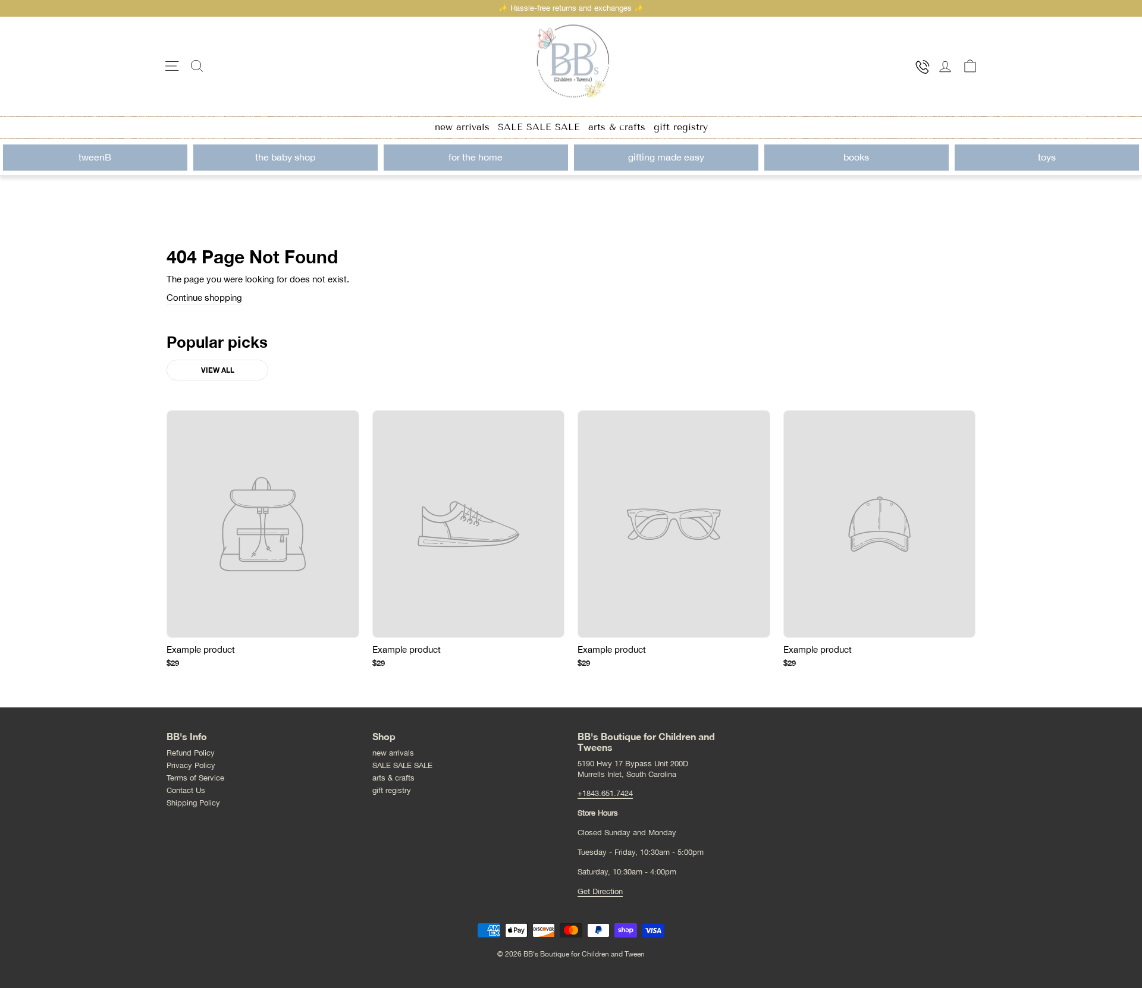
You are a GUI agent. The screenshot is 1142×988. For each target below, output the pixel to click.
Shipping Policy (193, 802)
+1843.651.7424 (605, 793)
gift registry (681, 127)
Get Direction (600, 891)
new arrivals (462, 127)
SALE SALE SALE (539, 127)
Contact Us (186, 790)
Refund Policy (191, 752)
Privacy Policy (191, 765)
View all (217, 370)
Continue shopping (204, 297)
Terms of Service (195, 777)
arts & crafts (616, 127)
